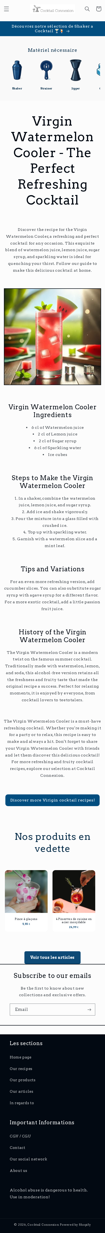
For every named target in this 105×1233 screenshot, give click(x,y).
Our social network (28, 1159)
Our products (23, 1080)
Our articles (21, 1091)
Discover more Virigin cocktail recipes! (52, 800)
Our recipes (21, 1069)
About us (18, 1170)
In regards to (22, 1103)
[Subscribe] (89, 1010)
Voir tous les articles (52, 957)
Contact (17, 1148)
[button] (6, 8)
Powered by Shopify (75, 1224)
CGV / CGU (20, 1136)
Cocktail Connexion (43, 1224)
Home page (21, 1057)
